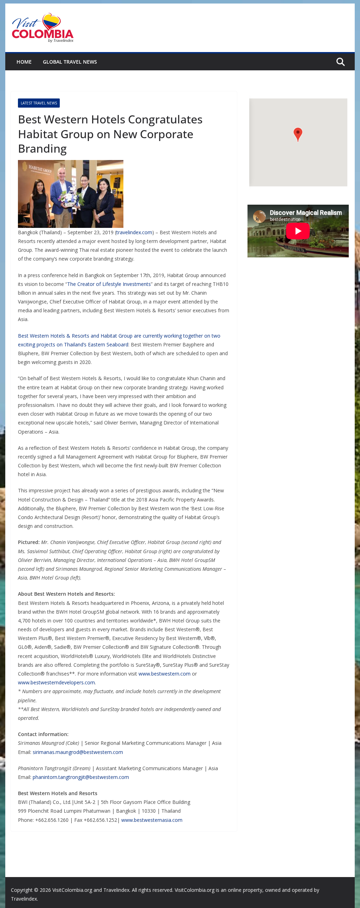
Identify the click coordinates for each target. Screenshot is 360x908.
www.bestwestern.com (165, 673)
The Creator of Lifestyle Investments (109, 284)
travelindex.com (134, 232)
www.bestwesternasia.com (151, 820)
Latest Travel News (39, 103)
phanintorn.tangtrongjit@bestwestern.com (81, 777)
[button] (298, 134)
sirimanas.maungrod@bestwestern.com (78, 752)
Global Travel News (70, 61)
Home (24, 61)
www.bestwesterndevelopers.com (56, 682)
